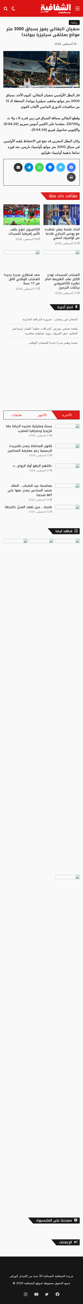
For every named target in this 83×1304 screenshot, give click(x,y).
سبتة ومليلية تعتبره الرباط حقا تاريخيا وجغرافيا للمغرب (29, 428)
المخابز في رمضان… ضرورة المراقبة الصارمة (49, 319)
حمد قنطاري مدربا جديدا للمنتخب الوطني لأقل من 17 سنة (22, 279)
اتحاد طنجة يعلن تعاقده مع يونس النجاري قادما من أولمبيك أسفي (62, 233)
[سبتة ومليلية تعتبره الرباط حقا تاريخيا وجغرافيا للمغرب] (67, 432)
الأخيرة (67, 415)
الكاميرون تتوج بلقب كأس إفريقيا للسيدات (24, 231)
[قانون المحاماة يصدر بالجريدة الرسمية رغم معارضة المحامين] (67, 452)
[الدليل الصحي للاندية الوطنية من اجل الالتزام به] (67, 1042)
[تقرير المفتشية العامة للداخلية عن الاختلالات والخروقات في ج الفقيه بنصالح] (15, 706)
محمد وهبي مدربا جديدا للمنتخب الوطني (53, 342)
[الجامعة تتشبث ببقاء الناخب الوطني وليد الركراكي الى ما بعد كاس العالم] (41, 545)
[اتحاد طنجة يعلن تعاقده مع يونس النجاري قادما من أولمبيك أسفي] (61, 214)
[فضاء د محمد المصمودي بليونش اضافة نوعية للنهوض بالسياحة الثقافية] (67, 706)
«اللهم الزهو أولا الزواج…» (32, 466)
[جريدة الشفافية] (56, 8)
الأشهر (42, 415)
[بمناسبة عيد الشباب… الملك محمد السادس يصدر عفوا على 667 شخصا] (67, 491)
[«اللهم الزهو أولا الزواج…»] (67, 472)
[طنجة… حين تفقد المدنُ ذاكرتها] (67, 513)
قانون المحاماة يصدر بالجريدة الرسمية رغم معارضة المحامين (30, 448)
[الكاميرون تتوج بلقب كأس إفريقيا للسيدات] (21, 214)
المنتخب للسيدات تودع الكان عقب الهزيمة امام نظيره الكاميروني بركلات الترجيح (62, 281)
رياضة (74, 22)
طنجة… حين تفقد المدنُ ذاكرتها (28, 507)
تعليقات (16, 415)
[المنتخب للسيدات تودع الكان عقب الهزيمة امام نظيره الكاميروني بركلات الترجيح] (61, 260)
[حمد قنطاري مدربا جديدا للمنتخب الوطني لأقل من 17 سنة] (21, 260)
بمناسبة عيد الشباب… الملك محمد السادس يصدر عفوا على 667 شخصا (30, 490)
